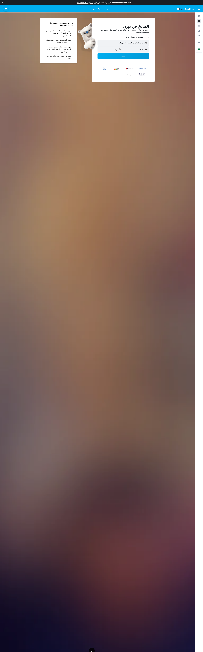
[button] (2, 2)
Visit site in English (85, 2)
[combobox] (137, 37)
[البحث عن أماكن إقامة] (199, 21)
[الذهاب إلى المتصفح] (199, 35)
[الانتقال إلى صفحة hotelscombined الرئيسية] (185, 9)
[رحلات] (199, 42)
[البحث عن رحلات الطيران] (199, 16)
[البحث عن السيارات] (199, 26)
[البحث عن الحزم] (199, 30)
